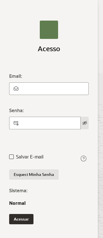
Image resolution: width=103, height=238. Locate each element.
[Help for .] (83, 158)
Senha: (16, 110)
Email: (15, 76)
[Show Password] (85, 123)
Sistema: (18, 190)
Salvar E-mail (29, 156)
